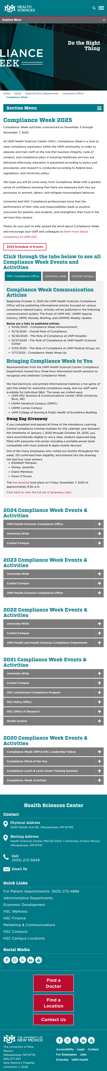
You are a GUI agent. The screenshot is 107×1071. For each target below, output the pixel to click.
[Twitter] (22, 959)
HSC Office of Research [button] (23, 711)
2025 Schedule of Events (25, 246)
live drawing (21, 482)
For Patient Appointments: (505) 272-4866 (41, 891)
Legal (81, 1049)
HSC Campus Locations (24, 938)
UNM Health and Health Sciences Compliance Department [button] (47, 642)
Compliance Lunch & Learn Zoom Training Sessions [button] (42, 770)
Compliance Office (73, 93)
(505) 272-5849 (26, 860)
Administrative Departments (41, 93)
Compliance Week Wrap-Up (47, 352)
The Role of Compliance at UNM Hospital (58, 336)
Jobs (83, 1054)
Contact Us (53, 1019)
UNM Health (80, 1059)
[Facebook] (6, 960)
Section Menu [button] (22, 108)
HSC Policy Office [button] (19, 702)
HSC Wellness (15, 911)
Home (6, 93)
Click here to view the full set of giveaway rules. (39, 492)
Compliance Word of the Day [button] (27, 761)
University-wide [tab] (55, 276)
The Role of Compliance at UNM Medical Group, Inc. (64, 348)
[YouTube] (38, 960)
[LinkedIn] (30, 960)
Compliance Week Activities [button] (26, 780)
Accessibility (65, 1049)
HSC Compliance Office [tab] (23, 276)
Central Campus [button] (18, 543)
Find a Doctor (53, 983)
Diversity (62, 1059)
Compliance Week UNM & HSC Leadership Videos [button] (41, 751)
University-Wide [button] (18, 533)
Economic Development (24, 904)
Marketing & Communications (29, 925)
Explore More (11, 19)
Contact (93, 1049)
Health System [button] (17, 721)
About (17, 93)
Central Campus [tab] (83, 276)
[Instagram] (14, 960)
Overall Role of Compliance (48, 331)
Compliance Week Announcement (53, 327)
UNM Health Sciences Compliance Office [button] (35, 524)
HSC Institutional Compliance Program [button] (34, 692)
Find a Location (53, 1002)
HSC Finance (14, 918)
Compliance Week (17, 97)
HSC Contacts (15, 931)
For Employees (66, 1054)
